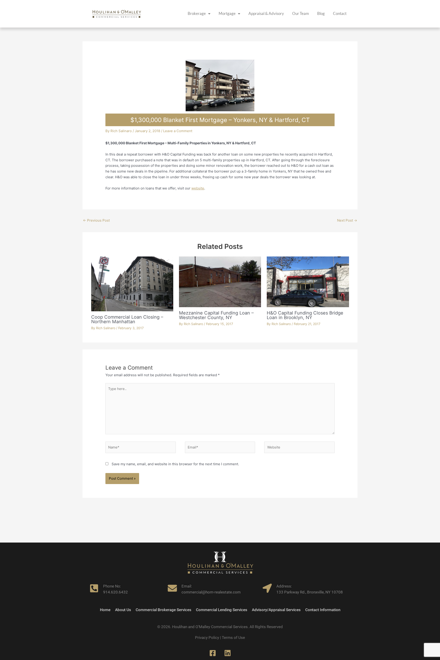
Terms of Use (233, 637)
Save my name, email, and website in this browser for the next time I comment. (175, 464)
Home (105, 610)
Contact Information (322, 610)
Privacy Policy (207, 637)
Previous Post (96, 220)
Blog (321, 13)
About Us (123, 610)
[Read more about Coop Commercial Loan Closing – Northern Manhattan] (132, 283)
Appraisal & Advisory (266, 13)
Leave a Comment (177, 131)
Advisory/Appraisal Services (276, 610)
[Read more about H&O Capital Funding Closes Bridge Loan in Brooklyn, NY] (308, 281)
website (197, 188)
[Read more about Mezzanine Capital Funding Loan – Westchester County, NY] (220, 281)
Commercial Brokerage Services (163, 610)
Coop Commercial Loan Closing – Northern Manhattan (127, 319)
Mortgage (227, 13)
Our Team (300, 13)
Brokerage (197, 13)
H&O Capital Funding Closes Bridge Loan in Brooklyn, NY (305, 315)
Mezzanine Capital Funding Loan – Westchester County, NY (216, 315)
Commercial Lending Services (221, 610)
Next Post (347, 220)
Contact (339, 13)
